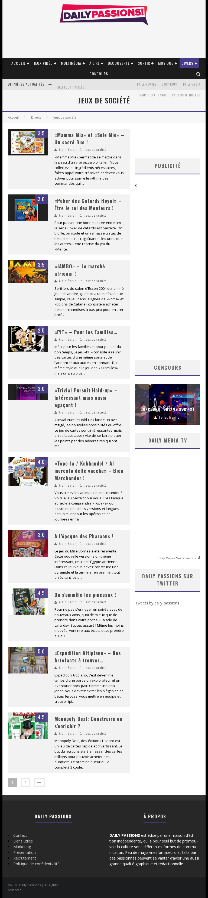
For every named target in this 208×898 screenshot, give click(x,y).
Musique (165, 63)
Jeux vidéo (43, 63)
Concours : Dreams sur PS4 (168, 409)
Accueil (18, 63)
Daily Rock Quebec (186, 95)
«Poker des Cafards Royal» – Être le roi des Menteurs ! (88, 204)
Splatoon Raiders (70, 85)
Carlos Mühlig (169, 417)
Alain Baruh (68, 149)
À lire (94, 63)
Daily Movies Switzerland (174, 558)
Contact (20, 835)
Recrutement (24, 858)
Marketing (22, 846)
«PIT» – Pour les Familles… (85, 332)
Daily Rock (170, 84)
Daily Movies (146, 84)
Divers (187, 63)
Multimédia (71, 63)
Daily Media (191, 84)
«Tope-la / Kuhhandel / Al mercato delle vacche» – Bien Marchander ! (88, 470)
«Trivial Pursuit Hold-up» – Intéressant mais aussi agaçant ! (86, 397)
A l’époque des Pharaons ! (83, 536)
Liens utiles (23, 841)
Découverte (119, 63)
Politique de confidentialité (36, 863)
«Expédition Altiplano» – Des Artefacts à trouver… (87, 656)
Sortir (144, 63)
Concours (98, 73)
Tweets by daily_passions (157, 603)
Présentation (24, 852)
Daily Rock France (153, 95)
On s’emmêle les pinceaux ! (85, 594)
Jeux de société (95, 149)
